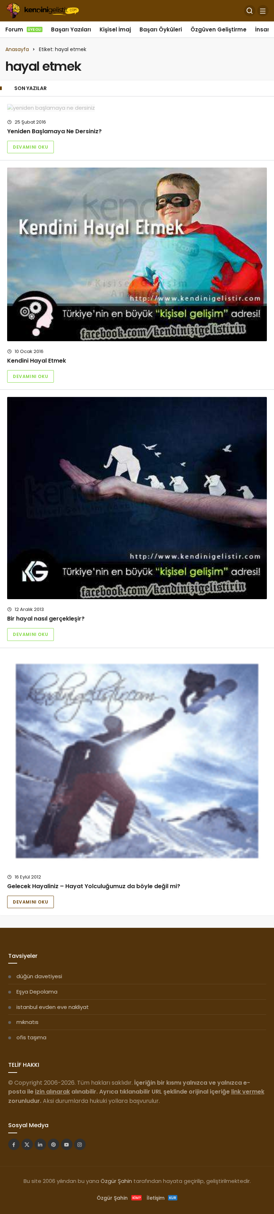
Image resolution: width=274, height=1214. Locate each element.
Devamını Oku (30, 147)
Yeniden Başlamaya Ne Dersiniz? (54, 131)
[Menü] (263, 10)
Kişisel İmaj (115, 29)
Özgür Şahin (116, 1181)
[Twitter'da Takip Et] (27, 1144)
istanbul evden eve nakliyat (52, 1007)
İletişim (161, 1197)
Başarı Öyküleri (160, 29)
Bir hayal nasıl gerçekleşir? (46, 619)
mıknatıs (27, 1022)
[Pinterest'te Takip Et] (53, 1144)
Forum (23, 29)
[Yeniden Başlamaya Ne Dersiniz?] (137, 108)
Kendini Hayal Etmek (36, 361)
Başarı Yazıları (71, 29)
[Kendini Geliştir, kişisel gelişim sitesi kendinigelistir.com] (42, 10)
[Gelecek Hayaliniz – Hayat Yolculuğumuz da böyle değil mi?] (137, 761)
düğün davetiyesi (39, 976)
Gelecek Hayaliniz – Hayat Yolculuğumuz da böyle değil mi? (93, 886)
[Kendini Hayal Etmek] (137, 254)
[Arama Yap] (249, 10)
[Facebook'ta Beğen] (14, 1144)
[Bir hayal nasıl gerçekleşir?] (137, 498)
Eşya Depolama (36, 991)
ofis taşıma (31, 1037)
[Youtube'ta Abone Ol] (66, 1144)
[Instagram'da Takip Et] (80, 1144)
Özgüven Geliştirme (219, 29)
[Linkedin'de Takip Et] (40, 1144)
